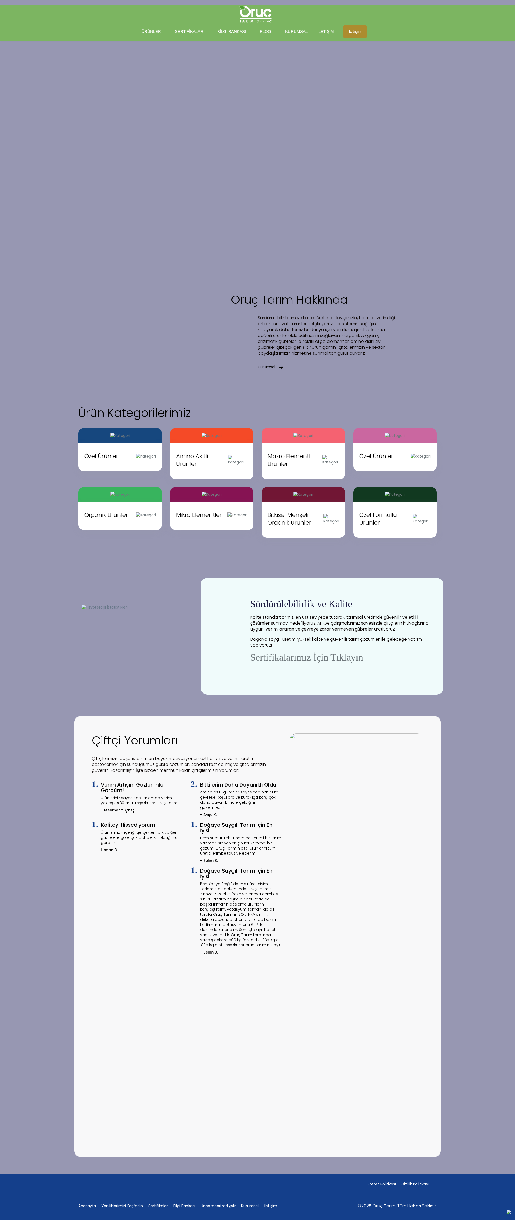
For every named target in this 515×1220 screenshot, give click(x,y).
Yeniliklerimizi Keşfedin (122, 1205)
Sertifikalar (158, 1205)
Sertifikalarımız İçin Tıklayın (306, 657)
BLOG (265, 31)
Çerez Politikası (382, 1184)
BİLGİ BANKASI (231, 31)
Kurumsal (267, 367)
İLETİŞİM (325, 31)
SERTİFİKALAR (189, 31)
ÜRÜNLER (151, 31)
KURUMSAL (296, 31)
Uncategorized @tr (218, 1205)
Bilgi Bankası (184, 1205)
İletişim (355, 31)
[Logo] (255, 14)
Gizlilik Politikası (415, 1184)
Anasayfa (87, 1205)
